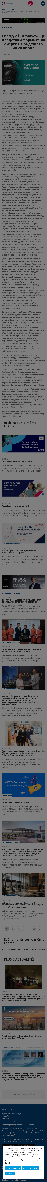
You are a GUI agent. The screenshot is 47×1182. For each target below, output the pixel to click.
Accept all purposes (13, 1168)
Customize (9, 1174)
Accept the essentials (30, 1168)
